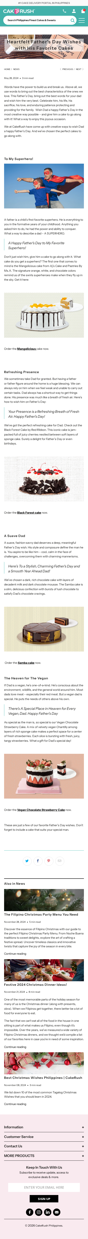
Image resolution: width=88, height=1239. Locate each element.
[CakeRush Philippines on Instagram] (38, 1212)
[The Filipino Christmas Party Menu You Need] (44, 900)
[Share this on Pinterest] (48, 861)
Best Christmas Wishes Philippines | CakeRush (43, 1078)
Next (79, 69)
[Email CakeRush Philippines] (56, 1212)
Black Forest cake (29, 512)
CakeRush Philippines (48, 1225)
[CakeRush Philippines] (19, 13)
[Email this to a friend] (59, 861)
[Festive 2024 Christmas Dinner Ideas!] (44, 970)
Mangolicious (26, 349)
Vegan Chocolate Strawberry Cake (41, 810)
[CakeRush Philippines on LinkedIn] (47, 1212)
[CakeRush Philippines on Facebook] (29, 1212)
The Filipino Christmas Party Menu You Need (41, 914)
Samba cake (26, 663)
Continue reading (15, 953)
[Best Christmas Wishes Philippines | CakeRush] (44, 1063)
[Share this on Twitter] (27, 861)
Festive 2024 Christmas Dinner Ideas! (35, 985)
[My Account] (74, 12)
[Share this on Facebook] (38, 861)
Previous (67, 69)
